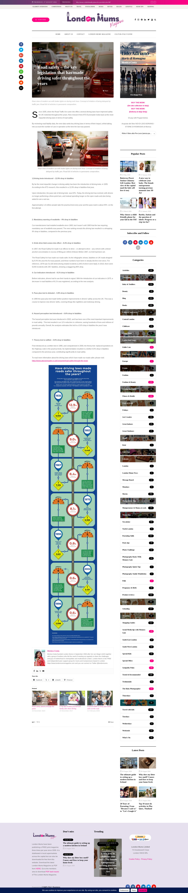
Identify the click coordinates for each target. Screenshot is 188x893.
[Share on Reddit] (21, 82)
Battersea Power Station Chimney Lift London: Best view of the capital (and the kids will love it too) (127, 184)
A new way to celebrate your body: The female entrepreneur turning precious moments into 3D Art (146, 185)
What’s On (68, 6)
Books (101, 6)
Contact (81, 34)
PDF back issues (52, 872)
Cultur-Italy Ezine (124, 34)
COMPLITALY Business (51, 887)
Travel (78, 6)
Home (58, 34)
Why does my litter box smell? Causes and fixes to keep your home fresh (147, 778)
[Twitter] (40, 671)
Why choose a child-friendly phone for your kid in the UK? (93, 2)
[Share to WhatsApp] (21, 71)
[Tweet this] (21, 50)
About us (68, 34)
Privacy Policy (146, 859)
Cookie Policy (134, 859)
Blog (40, 48)
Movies (109, 6)
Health (119, 6)
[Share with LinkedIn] (21, 61)
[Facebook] (34, 671)
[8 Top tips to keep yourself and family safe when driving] (72, 698)
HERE (38, 869)
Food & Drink (90, 6)
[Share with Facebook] (21, 44)
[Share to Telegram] (21, 77)
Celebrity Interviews (40, 6)
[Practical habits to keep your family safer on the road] (100, 698)
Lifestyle (129, 6)
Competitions (56, 6)
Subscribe (42, 20)
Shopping (150, 6)
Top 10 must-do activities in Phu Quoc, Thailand (145, 806)
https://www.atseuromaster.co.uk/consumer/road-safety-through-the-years (60, 361)
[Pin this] (21, 66)
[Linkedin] (37, 671)
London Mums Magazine (100, 34)
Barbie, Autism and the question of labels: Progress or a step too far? (147, 218)
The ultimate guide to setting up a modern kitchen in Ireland (128, 778)
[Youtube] (43, 671)
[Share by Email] (21, 88)
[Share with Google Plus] (21, 55)
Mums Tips (139, 6)
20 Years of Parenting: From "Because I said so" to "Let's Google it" (128, 807)
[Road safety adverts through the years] (44, 698)
